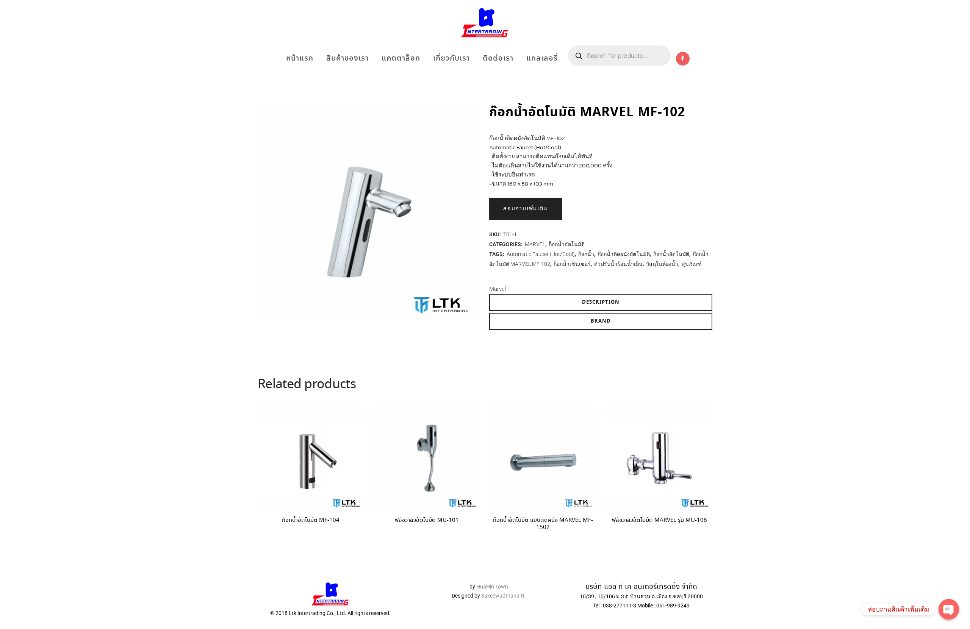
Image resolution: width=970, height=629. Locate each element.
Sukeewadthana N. (503, 596)
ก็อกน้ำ (586, 254)
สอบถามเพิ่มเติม (525, 208)
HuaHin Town (492, 587)
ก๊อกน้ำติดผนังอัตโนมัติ (624, 254)
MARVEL (535, 244)
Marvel (497, 289)
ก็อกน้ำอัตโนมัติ (567, 244)
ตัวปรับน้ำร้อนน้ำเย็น (618, 264)
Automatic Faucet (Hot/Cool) (541, 254)
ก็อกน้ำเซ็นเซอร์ (572, 264)
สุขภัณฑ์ (692, 264)
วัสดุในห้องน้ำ (662, 264)
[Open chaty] (949, 609)
